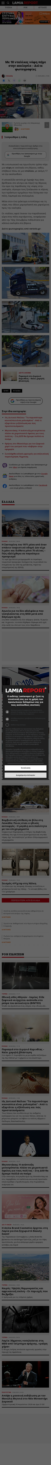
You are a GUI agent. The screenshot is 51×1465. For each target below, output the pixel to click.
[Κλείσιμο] (45, 688)
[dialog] (26, 732)
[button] (26, 725)
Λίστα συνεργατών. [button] (21, 746)
